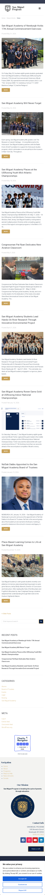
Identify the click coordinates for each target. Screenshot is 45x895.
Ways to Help (7, 773)
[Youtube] (35, 840)
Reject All (22, 890)
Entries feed (6, 722)
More (6, 90)
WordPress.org (7, 727)
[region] (22, 878)
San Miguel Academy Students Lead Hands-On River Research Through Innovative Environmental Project (20, 319)
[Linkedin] (41, 840)
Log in (4, 719)
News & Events (11, 18)
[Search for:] (20, 621)
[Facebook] (23, 840)
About (5, 769)
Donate (5, 778)
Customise (22, 884)
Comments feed (7, 724)
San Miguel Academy (9, 701)
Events (4, 692)
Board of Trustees (8, 689)
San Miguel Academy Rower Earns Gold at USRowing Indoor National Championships (22, 394)
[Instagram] (29, 840)
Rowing (4, 698)
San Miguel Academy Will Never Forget (21, 103)
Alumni (4, 686)
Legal (3, 695)
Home (3, 18)
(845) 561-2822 (38, 834)
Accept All (22, 879)
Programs (6, 771)
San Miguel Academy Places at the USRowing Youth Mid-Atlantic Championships (19, 172)
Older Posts (6, 613)
